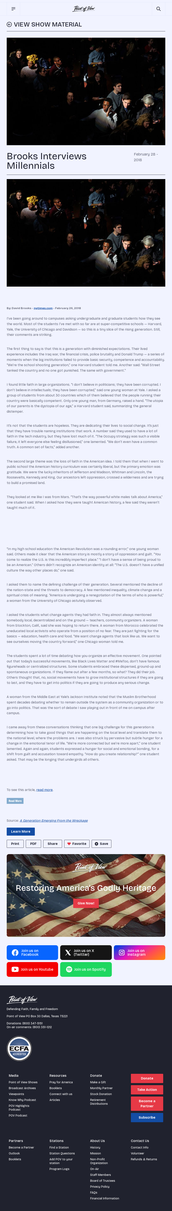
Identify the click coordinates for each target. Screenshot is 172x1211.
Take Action (147, 1090)
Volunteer (137, 1153)
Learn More (20, 831)
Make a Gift (98, 1082)
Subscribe (147, 1117)
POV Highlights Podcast (19, 1107)
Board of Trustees (102, 1181)
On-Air (94, 1169)
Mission (95, 1153)
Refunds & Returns (144, 1159)
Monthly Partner (101, 1088)
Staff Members (100, 1175)
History (95, 1147)
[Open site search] (158, 8)
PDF (33, 844)
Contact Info (140, 1147)
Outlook (14, 1153)
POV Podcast (18, 1115)
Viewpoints (16, 1094)
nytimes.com (43, 308)
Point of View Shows (23, 1082)
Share (53, 844)
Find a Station (59, 1147)
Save (104, 844)
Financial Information (104, 1198)
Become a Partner (147, 1103)
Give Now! (86, 903)
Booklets (56, 1088)
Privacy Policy (99, 1186)
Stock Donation (101, 1094)
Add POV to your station (61, 1161)
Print (15, 844)
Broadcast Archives (22, 1088)
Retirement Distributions (99, 1102)
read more (44, 790)
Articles (55, 1100)
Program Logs (59, 1169)
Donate (147, 1078)
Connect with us (61, 1094)
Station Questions (62, 1153)
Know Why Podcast (22, 1100)
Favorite (79, 844)
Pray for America (61, 1082)
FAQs (93, 1192)
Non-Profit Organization (99, 1161)
